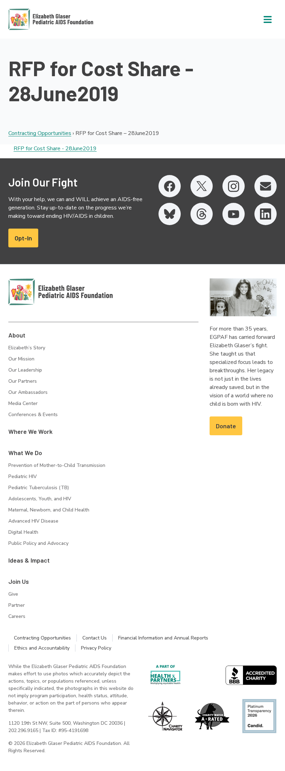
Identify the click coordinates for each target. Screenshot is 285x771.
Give (13, 594)
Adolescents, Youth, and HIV (39, 498)
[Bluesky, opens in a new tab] (169, 214)
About (16, 335)
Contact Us (94, 638)
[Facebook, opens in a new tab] (169, 186)
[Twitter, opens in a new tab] (201, 186)
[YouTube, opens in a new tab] (233, 214)
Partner (16, 605)
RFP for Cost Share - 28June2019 (55, 148)
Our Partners (22, 381)
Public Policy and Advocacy (38, 543)
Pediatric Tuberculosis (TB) (38, 487)
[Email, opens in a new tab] (265, 186)
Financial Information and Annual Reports (163, 638)
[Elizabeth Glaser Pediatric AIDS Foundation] (60, 291)
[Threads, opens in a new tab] (201, 214)
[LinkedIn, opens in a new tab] (265, 214)
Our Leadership (25, 370)
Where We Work (30, 431)
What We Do (25, 452)
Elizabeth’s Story (26, 347)
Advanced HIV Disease (33, 521)
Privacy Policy (96, 648)
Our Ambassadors (28, 392)
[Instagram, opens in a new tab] (233, 186)
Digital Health (23, 532)
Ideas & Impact (29, 560)
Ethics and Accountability (42, 648)
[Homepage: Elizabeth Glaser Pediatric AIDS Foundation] (32, 19)
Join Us (18, 581)
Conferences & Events (33, 414)
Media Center (23, 403)
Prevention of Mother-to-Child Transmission (56, 465)
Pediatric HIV (22, 476)
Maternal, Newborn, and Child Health (48, 510)
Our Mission (21, 359)
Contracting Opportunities (39, 133)
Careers (16, 616)
